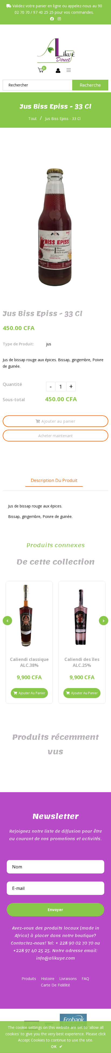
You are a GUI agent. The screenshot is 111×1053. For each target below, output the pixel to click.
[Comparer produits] (20, 646)
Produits (29, 978)
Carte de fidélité (55, 985)
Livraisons (68, 978)
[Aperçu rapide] (29, 646)
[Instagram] (59, 18)
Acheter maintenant (55, 435)
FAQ (85, 978)
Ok (57, 1046)
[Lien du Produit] (38, 646)
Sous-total (14, 400)
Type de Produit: (18, 343)
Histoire (47, 978)
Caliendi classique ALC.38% (29, 662)
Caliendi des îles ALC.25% (81, 662)
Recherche (90, 85)
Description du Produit (54, 480)
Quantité (12, 384)
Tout (32, 118)
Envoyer (55, 909)
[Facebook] (52, 18)
